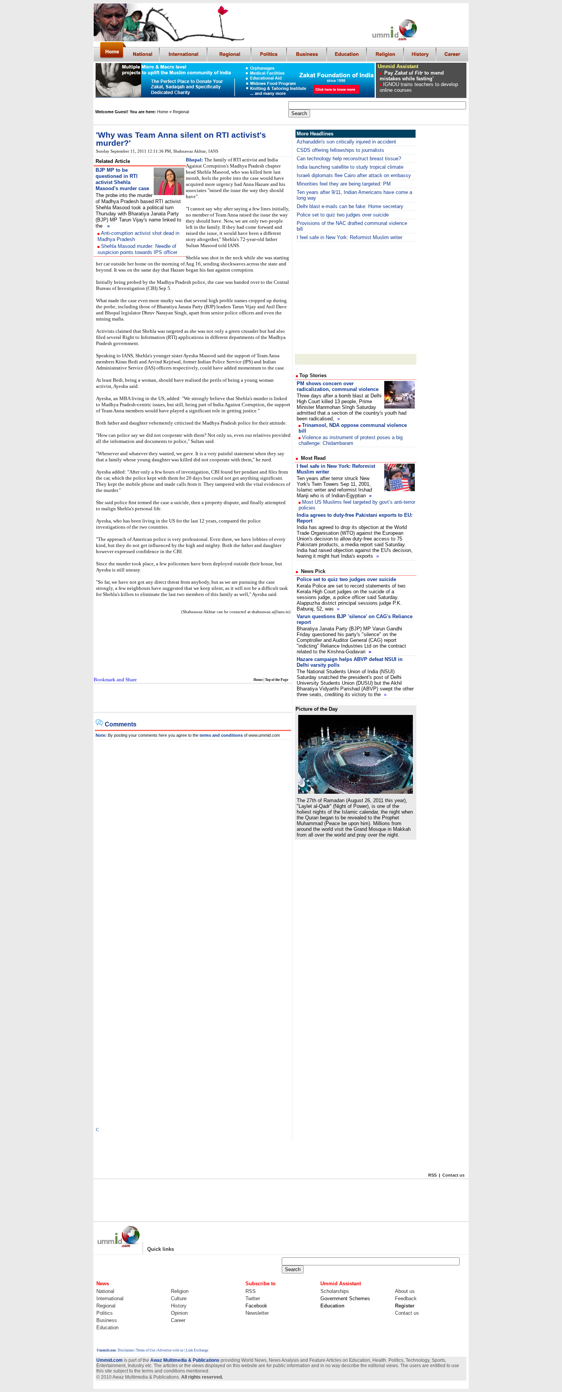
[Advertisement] (355, 297)
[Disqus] (193, 835)
